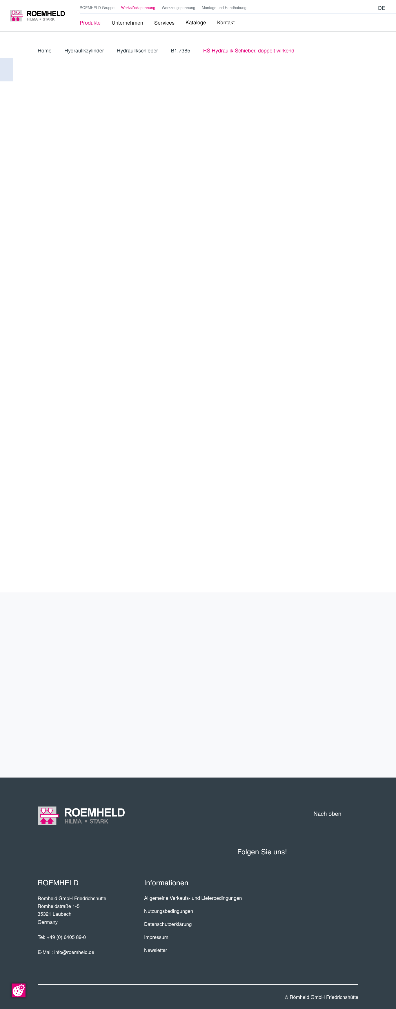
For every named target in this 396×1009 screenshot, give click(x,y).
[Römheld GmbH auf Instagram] (370, 8)
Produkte (334, 628)
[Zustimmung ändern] (19, 990)
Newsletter (155, 949)
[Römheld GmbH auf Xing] (362, 8)
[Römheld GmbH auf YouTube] (344, 7)
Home (45, 50)
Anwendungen (323, 673)
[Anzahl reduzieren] (323, 288)
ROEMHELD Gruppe (97, 7)
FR (340, 156)
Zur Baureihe (315, 243)
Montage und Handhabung (224, 7)
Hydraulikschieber (137, 50)
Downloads (331, 741)
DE (300, 156)
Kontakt (338, 718)
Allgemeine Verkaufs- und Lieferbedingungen (193, 897)
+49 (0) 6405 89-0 (66, 936)
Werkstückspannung (138, 7)
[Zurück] (6, 69)
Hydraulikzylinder (84, 50)
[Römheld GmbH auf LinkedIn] (353, 8)
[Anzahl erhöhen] (354, 288)
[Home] (37, 16)
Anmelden (326, 194)
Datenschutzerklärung (168, 923)
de (381, 7)
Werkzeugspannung (178, 7)
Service (339, 696)
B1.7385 (180, 50)
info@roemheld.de (74, 951)
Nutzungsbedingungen (168, 910)
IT (353, 156)
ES (326, 156)
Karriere (336, 651)
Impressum (156, 936)
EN (313, 156)
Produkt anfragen (315, 307)
